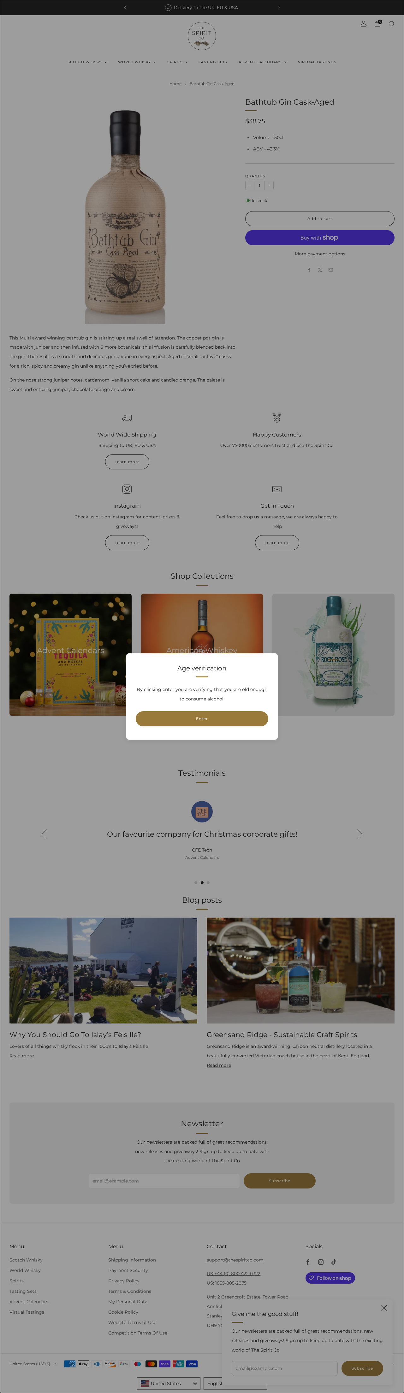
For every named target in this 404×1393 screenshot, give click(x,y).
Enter (202, 718)
